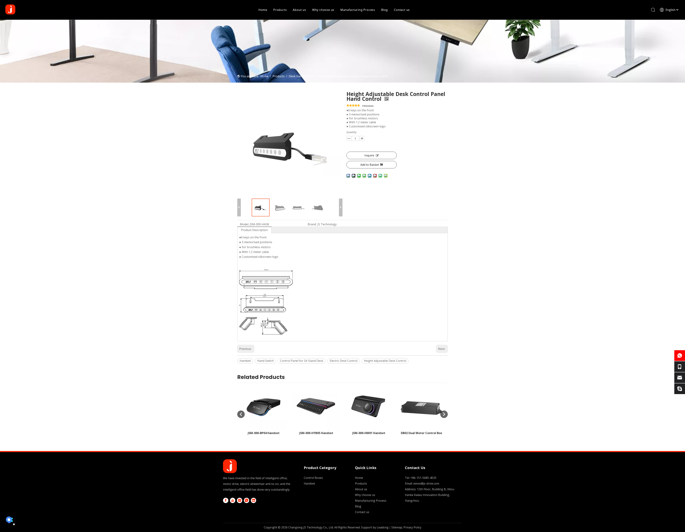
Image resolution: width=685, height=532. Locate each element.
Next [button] (444, 414)
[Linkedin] (253, 500)
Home (262, 10)
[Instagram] (239, 500)
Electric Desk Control (343, 361)
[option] (263, 409)
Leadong (383, 527)
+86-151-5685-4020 (423, 478)
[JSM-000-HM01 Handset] (316, 406)
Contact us (402, 10)
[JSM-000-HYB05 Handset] (263, 406)
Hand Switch (265, 361)
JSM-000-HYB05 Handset (264, 433)
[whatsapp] (246, 500)
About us (299, 10)
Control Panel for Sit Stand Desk (301, 361)
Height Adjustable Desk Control (385, 361)
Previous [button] (241, 414)
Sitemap (396, 527)
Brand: (312, 224)
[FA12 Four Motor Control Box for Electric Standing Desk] (421, 406)
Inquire (369, 155)
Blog (384, 10)
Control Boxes (313, 478)
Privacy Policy (412, 527)
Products (280, 10)
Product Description (254, 230)
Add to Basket (369, 165)
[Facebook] (225, 500)
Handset (245, 361)
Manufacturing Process (357, 10)
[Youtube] (232, 500)
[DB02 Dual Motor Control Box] (368, 406)
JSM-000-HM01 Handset (316, 433)
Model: (244, 224)
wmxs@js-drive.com (426, 483)
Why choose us (323, 10)
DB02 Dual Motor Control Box (368, 433)
